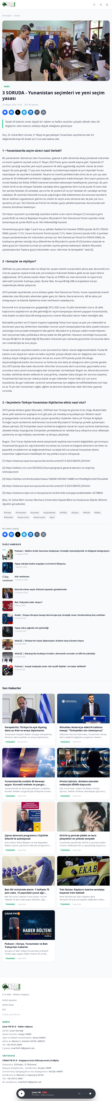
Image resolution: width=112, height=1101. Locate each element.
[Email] (37, 112)
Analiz (17, 15)
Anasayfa (6, 15)
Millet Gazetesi (9, 1000)
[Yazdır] (43, 112)
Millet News (8, 1004)
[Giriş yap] (100, 4)
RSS (4, 1009)
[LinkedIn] (30, 112)
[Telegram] (24, 112)
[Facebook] (11, 112)
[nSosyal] (5, 112)
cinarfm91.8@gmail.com (23, 1048)
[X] (17, 112)
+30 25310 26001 (14, 1044)
